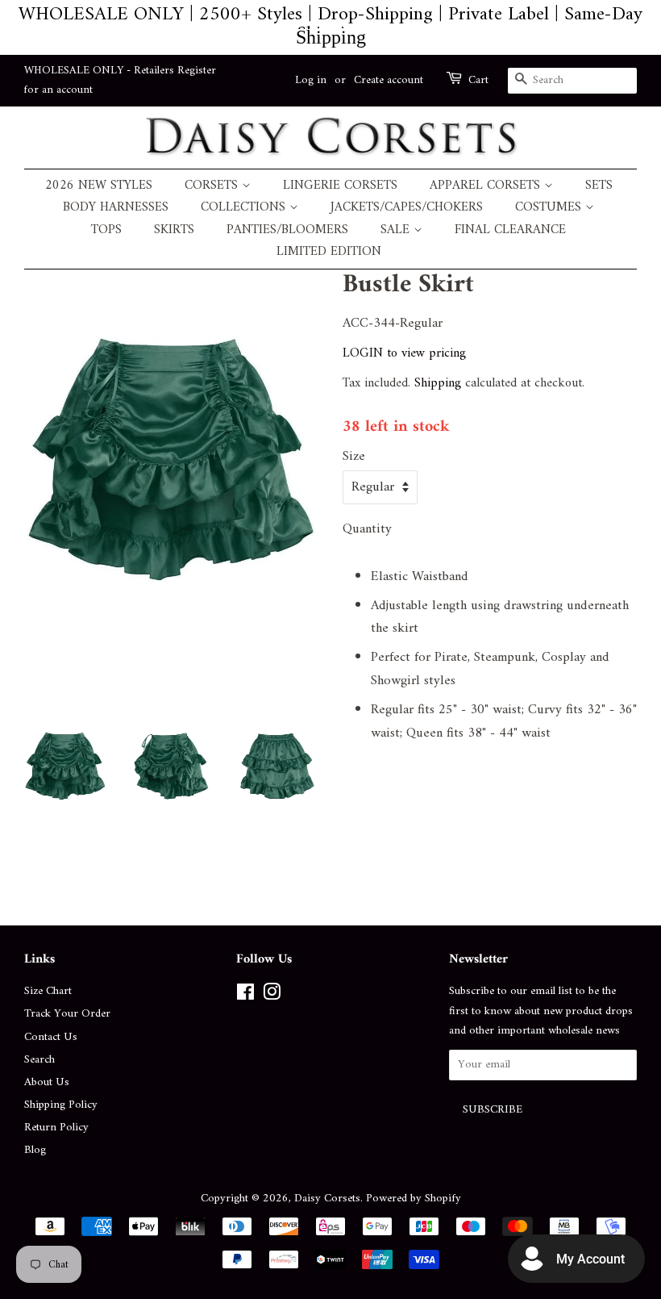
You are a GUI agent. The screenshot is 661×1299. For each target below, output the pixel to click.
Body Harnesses (115, 208)
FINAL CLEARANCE (510, 230)
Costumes (550, 208)
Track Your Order (67, 1014)
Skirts (174, 230)
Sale (397, 230)
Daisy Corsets (327, 1198)
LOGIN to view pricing (404, 353)
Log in (310, 80)
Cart (478, 80)
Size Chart (48, 991)
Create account (388, 80)
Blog (35, 1150)
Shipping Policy (61, 1105)
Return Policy (56, 1127)
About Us (46, 1082)
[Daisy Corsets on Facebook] (245, 996)
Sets (599, 186)
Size (354, 457)
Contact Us (50, 1037)
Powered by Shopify (413, 1198)
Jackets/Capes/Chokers (406, 208)
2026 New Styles (98, 186)
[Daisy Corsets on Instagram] (272, 996)
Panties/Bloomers (287, 230)
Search (39, 1060)
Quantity (367, 529)
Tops (106, 230)
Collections (245, 208)
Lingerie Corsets (340, 186)
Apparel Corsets (487, 186)
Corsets (213, 186)
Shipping (437, 383)
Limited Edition (328, 252)
